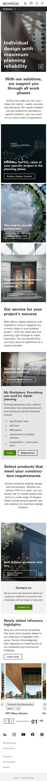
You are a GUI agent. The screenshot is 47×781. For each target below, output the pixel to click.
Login (10, 453)
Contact (16, 778)
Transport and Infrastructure (20, 704)
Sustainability (9, 762)
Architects (8, 9)
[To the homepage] (11, 3)
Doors (10, 708)
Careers (6, 767)
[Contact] (31, 3)
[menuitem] (5, 734)
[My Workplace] (25, 3)
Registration (27, 453)
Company (7, 756)
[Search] (37, 3)
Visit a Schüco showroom (15, 574)
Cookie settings (27, 778)
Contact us (23, 607)
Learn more (13, 656)
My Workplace (9, 743)
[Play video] (40, 66)
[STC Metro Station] (24, 681)
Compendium (9, 748)
